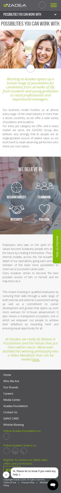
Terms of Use (9, 482)
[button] (57, 246)
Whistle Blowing (13, 425)
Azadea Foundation (15, 406)
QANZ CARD (11, 418)
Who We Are (11, 381)
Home (7, 375)
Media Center (12, 400)
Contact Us (10, 412)
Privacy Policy (28, 482)
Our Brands (10, 387)
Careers (8, 393)
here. (36, 359)
